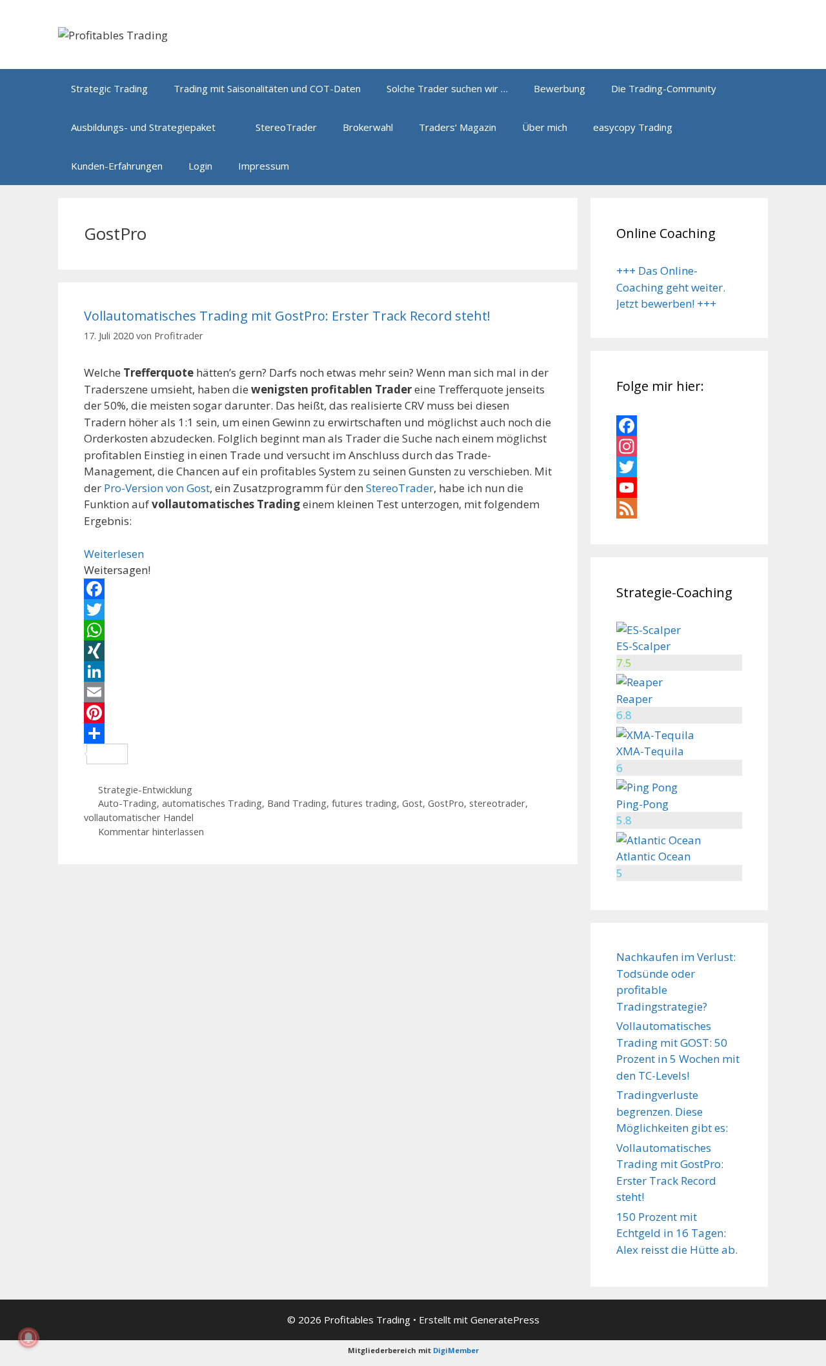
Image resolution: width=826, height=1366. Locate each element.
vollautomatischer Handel (139, 817)
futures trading (364, 803)
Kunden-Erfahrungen (117, 165)
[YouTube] (679, 487)
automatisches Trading (212, 803)
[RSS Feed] (679, 508)
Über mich (544, 127)
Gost (412, 803)
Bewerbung (559, 88)
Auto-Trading (127, 803)
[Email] (318, 692)
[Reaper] (639, 682)
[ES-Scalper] (648, 629)
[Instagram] (679, 446)
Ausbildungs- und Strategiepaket (143, 127)
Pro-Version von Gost (157, 487)
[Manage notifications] (28, 1337)
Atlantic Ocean (653, 856)
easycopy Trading (632, 127)
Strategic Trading (109, 88)
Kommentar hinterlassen (151, 832)
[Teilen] (318, 733)
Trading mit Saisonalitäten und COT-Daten (267, 88)
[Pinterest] (318, 712)
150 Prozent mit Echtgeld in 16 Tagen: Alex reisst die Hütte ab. (677, 1233)
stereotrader (497, 803)
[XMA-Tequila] (655, 735)
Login (200, 165)
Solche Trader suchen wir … (447, 88)
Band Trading (297, 803)
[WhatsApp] (318, 630)
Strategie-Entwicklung (145, 790)
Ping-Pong (642, 804)
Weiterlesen (114, 553)
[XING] (318, 650)
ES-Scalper (643, 645)
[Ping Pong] (647, 787)
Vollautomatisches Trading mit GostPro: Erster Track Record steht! (287, 315)
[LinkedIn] (318, 671)
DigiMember (456, 1350)
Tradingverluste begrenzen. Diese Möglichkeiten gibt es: (672, 1111)
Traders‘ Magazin (457, 127)
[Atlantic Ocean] (658, 840)
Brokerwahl (368, 127)
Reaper (634, 698)
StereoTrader (286, 127)
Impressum (263, 165)
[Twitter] (318, 609)
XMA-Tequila (650, 751)
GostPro (446, 803)
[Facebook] (318, 589)
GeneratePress (504, 1319)
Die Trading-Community (663, 88)
